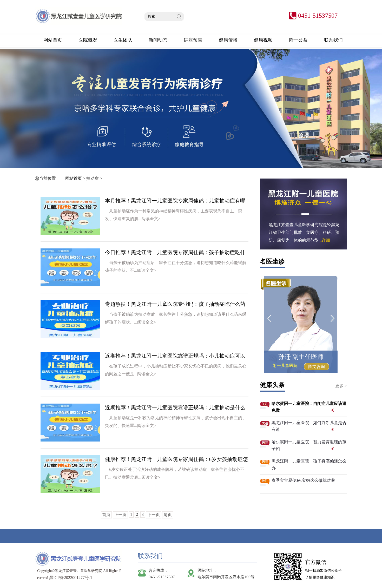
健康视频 (263, 40)
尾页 (167, 514)
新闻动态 (158, 40)
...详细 (324, 240)
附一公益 (298, 40)
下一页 (153, 514)
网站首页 (52, 40)
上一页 (120, 514)
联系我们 (333, 40)
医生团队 (123, 40)
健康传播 (228, 40)
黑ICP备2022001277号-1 (70, 577)
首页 (106, 514)
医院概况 (87, 40)
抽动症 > (94, 178)
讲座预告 (193, 40)
